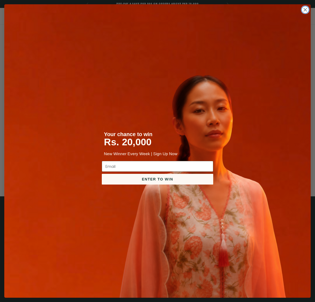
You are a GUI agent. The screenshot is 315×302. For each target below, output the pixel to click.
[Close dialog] (305, 10)
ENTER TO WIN (157, 179)
